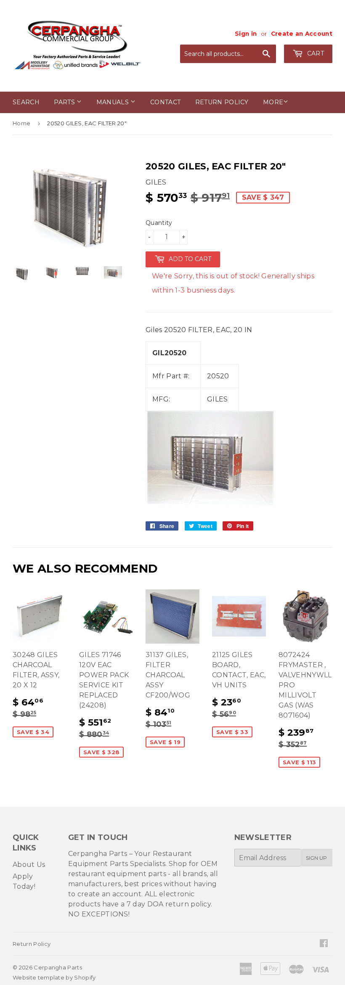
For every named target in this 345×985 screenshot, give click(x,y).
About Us (29, 865)
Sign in (246, 33)
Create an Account (301, 33)
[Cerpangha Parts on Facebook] (323, 944)
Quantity (159, 223)
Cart (314, 53)
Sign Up (316, 858)
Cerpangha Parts (58, 967)
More (273, 102)
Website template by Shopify (54, 977)
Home (21, 123)
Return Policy (222, 102)
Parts (65, 102)
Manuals (113, 102)
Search (26, 102)
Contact (165, 102)
